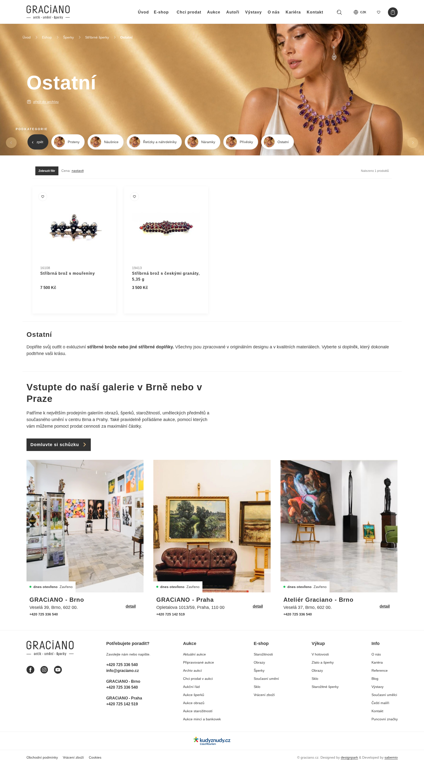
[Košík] (393, 12)
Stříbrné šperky (97, 37)
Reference (379, 670)
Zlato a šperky (323, 662)
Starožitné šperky (325, 687)
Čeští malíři (380, 703)
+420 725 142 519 (170, 614)
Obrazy (259, 662)
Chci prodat (189, 12)
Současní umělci (384, 695)
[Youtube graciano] (58, 670)
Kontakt (315, 12)
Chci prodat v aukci (198, 679)
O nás (274, 12)
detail (131, 606)
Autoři (232, 12)
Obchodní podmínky (42, 757)
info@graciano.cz (122, 671)
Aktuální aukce (194, 654)
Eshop (47, 37)
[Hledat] (339, 12)
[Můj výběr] (378, 12)
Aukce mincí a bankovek (202, 719)
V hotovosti (320, 654)
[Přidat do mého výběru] (42, 196)
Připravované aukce (198, 662)
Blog (374, 679)
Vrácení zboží (264, 695)
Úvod (143, 12)
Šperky (68, 37)
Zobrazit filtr (47, 171)
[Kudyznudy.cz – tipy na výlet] (212, 741)
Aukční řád (191, 687)
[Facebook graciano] (30, 670)
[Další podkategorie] (412, 142)
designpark (349, 757)
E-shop (161, 12)
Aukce (213, 12)
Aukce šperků (193, 695)
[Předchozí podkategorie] (11, 142)
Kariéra (293, 12)
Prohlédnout (57, 300)
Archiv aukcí (192, 670)
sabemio (391, 757)
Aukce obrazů (193, 703)
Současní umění (266, 679)
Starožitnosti (263, 654)
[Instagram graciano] (44, 670)
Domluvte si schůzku (54, 444)
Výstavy (253, 12)
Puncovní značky (384, 719)
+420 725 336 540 (43, 614)
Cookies (95, 757)
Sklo (257, 687)
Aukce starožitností (197, 711)
